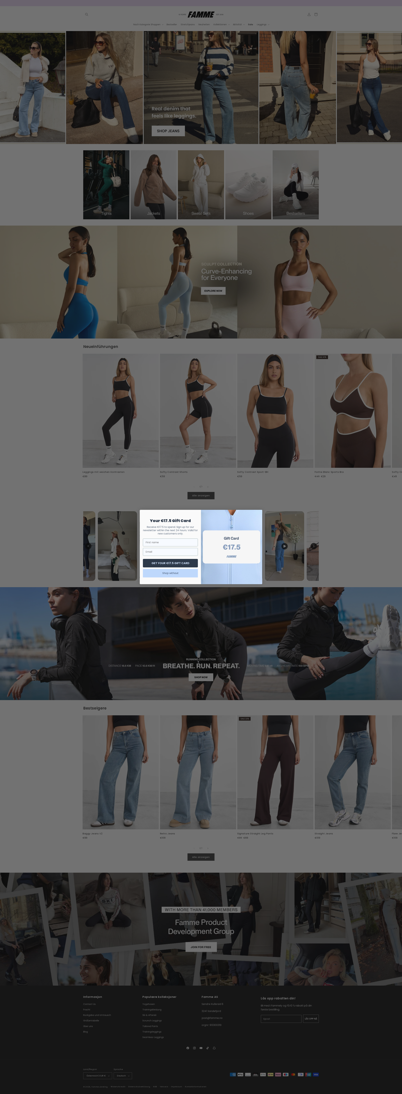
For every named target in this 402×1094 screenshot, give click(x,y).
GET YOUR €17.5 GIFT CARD (170, 563)
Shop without (170, 573)
